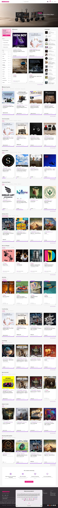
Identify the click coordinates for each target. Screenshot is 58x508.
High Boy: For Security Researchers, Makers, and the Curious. (18, 51)
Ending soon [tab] (19, 120)
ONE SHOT (46, 296)
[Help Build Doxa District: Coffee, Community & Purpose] (50, 255)
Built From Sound (6, 296)
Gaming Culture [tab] (27, 31)
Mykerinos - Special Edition (36, 233)
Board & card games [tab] (5, 215)
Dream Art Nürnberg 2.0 (7, 201)
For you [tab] (3, 120)
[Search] (23, 1)
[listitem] (6, 52)
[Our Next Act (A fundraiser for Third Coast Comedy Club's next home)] (22, 160)
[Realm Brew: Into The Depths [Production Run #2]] (50, 319)
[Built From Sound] (8, 287)
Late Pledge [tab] (15, 120)
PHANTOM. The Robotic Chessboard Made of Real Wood (49, 107)
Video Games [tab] (14, 215)
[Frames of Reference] (36, 160)
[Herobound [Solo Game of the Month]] (22, 224)
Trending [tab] (3, 310)
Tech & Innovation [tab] (16, 31)
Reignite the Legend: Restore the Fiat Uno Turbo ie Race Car (22, 297)
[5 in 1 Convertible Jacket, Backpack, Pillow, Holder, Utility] (50, 129)
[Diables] (50, 351)
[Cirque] (50, 224)
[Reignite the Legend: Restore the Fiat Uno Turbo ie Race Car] (22, 287)
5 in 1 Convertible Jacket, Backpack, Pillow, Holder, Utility (49, 139)
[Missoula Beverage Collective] (50, 192)
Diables (45, 359)
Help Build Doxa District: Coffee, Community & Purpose (48, 265)
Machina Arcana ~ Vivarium (36, 359)
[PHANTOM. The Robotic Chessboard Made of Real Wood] (50, 97)
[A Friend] (20, 66)
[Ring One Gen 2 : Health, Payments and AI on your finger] (36, 129)
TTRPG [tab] (10, 215)
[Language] (48, 1)
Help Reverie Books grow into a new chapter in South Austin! (22, 202)
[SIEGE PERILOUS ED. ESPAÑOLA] (36, 287)
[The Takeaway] (22, 255)
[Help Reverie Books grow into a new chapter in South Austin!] (22, 192)
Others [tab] (17, 215)
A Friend (14, 76)
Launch (6, 35)
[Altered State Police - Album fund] (50, 160)
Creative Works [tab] (22, 31)
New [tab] (2, 342)
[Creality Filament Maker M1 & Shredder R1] (8, 97)
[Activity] (50, 1)
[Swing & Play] (8, 255)
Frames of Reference (34, 169)
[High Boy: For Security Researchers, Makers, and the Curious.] (20, 40)
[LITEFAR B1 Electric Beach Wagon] (22, 129)
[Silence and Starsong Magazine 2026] (8, 160)
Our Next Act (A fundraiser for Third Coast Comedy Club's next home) (22, 170)
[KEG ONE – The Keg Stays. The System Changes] (36, 255)
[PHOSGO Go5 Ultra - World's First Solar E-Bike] (36, 66)
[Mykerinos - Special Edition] (36, 224)
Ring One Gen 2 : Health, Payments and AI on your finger (35, 139)
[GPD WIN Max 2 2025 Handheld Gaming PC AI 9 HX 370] (22, 97)
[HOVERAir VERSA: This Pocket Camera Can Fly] (36, 40)
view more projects (40, 84)
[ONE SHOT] (50, 287)
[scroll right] (42, 31)
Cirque (45, 233)
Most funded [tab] (7, 310)
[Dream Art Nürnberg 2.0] (8, 192)
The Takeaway (19, 264)
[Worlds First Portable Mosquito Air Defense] (36, 97)
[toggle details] (27, 57)
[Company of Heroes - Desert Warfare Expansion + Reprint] (22, 351)
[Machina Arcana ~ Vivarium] (36, 351)
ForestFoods (33, 201)
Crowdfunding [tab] (11, 120)
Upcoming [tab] (6, 120)
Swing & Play (5, 264)
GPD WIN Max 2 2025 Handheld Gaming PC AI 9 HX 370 (22, 107)
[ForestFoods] (36, 192)
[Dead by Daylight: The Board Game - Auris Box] (8, 224)
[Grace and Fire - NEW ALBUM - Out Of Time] (8, 351)
